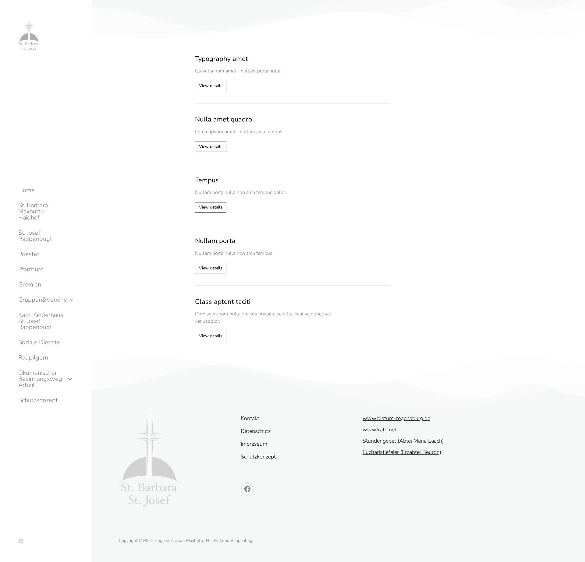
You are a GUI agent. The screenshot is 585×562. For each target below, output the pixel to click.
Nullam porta (215, 241)
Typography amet (221, 59)
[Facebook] (20, 541)
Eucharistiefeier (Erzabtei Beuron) (402, 452)
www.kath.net (379, 429)
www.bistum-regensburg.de (396, 418)
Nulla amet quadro (223, 119)
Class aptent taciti (222, 302)
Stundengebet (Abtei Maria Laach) (403, 440)
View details (210, 86)
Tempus (207, 180)
